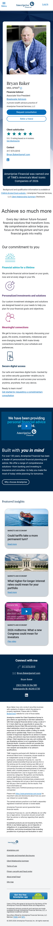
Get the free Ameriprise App (29, 895)
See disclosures (13, 141)
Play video (12, 641)
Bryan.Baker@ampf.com (18, 154)
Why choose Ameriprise (15, 482)
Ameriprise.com (13, 850)
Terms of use (12, 866)
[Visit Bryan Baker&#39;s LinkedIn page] (26, 695)
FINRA (15, 917)
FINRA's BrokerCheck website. (13, 193)
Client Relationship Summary (24, 197)
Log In (45, 4)
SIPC (23, 917)
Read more (12, 544)
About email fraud (13, 877)
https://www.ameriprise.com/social (28, 794)
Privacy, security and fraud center (19, 871)
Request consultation (26, 112)
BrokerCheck (11, 714)
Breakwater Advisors (16, 99)
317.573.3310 (13, 151)
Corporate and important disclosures (21, 856)
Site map (10, 882)
